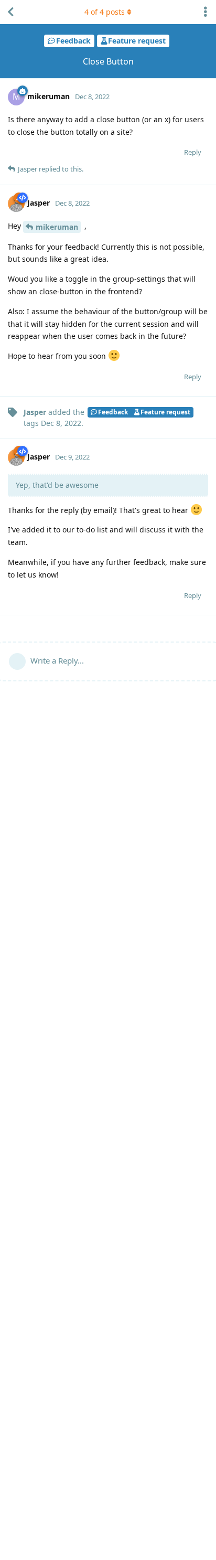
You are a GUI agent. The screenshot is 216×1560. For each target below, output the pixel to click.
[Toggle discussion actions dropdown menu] (205, 12)
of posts (104, 12)
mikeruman (57, 227)
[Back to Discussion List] (10, 12)
